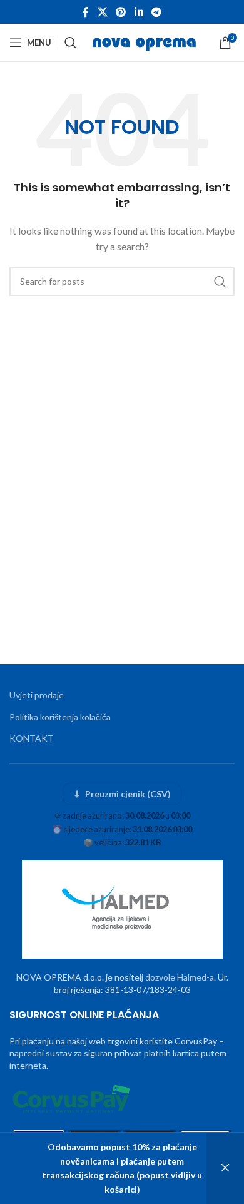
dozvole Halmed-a (179, 977)
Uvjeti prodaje (36, 695)
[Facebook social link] (85, 12)
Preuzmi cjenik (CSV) (122, 793)
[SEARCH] (220, 281)
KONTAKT (31, 738)
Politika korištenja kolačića (60, 717)
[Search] (70, 42)
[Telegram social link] (156, 12)
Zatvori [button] (225, 1168)
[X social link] (102, 12)
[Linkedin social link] (138, 12)
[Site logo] (145, 41)
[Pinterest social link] (121, 12)
